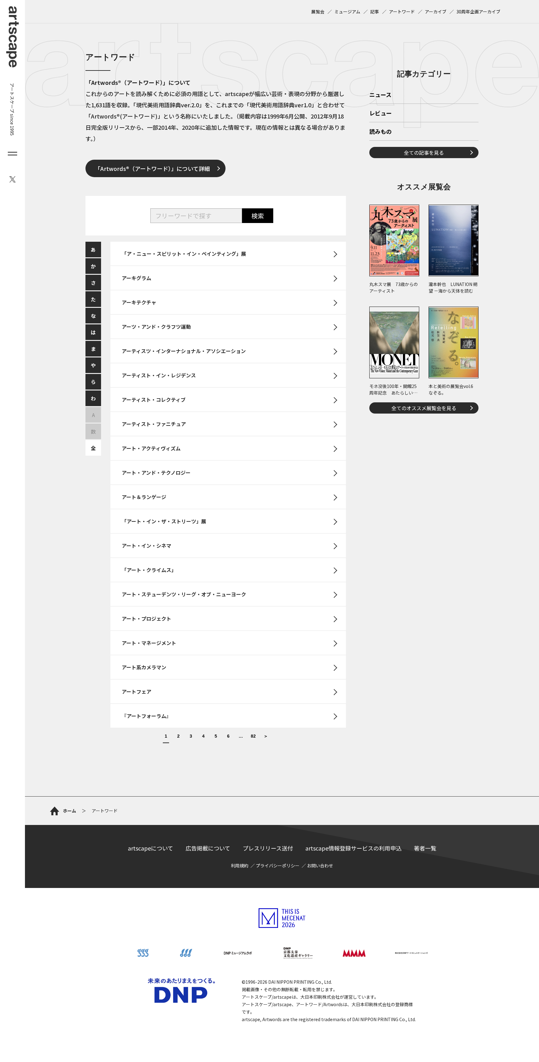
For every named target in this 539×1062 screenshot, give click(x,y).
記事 (374, 11)
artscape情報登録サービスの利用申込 (353, 848)
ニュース (380, 95)
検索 (257, 215)
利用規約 (239, 865)
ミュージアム (347, 11)
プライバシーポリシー (277, 865)
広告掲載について (208, 848)
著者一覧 (425, 848)
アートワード (402, 11)
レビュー (380, 113)
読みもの (380, 132)
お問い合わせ (320, 865)
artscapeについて (150, 848)
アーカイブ (435, 11)
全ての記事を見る (424, 152)
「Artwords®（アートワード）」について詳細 (152, 168)
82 (253, 736)
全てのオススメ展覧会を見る (423, 408)
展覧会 (317, 11)
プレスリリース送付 (268, 848)
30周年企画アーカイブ (478, 11)
